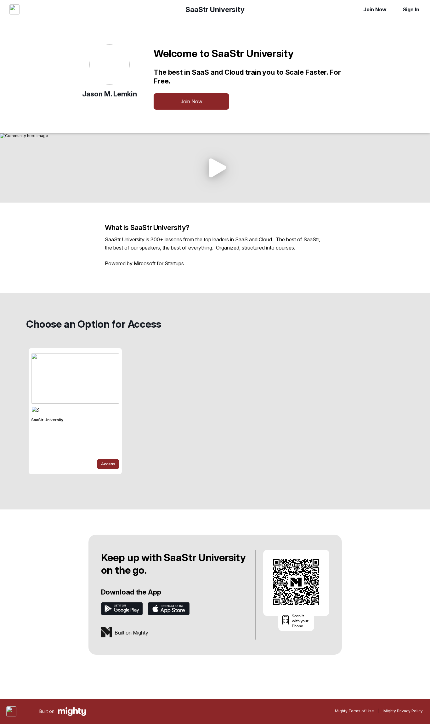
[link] (75, 411)
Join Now (374, 9)
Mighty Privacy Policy (403, 711)
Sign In (411, 9)
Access (108, 464)
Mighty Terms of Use (354, 711)
